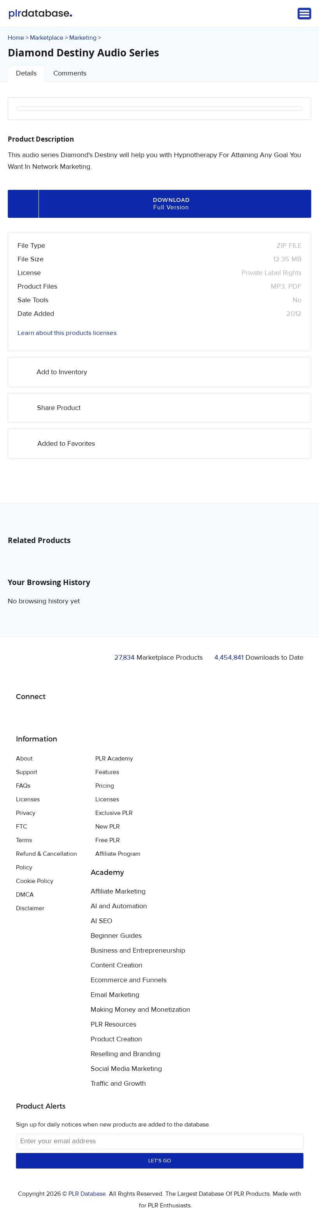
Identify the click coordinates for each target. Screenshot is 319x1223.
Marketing (82, 38)
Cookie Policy (34, 881)
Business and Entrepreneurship (138, 950)
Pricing (104, 786)
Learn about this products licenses (67, 333)
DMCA (25, 895)
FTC (21, 827)
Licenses (28, 799)
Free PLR (107, 840)
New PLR (107, 827)
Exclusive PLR (114, 813)
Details (26, 73)
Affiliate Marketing (118, 891)
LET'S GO (159, 1160)
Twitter (41, 717)
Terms (24, 840)
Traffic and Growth (118, 1083)
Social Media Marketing (126, 1069)
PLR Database (40, 14)
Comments (69, 73)
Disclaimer (30, 908)
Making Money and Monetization (140, 1010)
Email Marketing (115, 995)
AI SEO (101, 921)
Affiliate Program (117, 854)
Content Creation (116, 965)
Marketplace (46, 38)
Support (26, 772)
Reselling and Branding (125, 1054)
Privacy (25, 813)
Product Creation (116, 1039)
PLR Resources (113, 1024)
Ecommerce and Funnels (129, 980)
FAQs (23, 786)
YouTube (78, 716)
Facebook (23, 717)
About (24, 758)
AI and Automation (119, 906)
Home (16, 38)
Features (107, 772)
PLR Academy (114, 758)
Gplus (60, 716)
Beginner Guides (116, 936)
